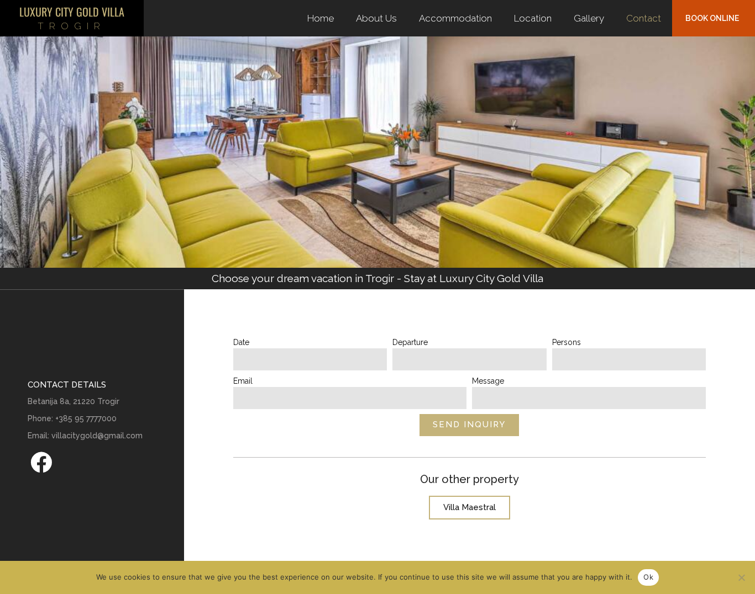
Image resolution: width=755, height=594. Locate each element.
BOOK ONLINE (712, 18)
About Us (376, 18)
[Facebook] (40, 462)
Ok (648, 576)
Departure (410, 342)
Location (533, 18)
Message (488, 380)
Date (241, 342)
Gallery (589, 18)
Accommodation (455, 18)
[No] (741, 577)
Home (320, 18)
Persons (566, 342)
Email (243, 380)
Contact (643, 18)
